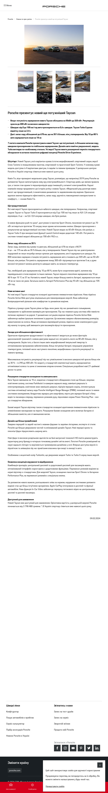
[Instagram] (65, 748)
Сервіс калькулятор (15, 723)
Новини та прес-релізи (24, 19)
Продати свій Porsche (64, 729)
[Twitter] (89, 748)
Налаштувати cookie (55, 786)
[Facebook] (57, 748)
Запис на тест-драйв (63, 711)
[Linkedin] (97, 748)
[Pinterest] (81, 748)
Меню (9, 5)
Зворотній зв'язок (62, 723)
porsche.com (14, 770)
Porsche (10, 19)
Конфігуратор (12, 711)
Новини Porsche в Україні (17, 735)
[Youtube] (73, 748)
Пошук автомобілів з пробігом (20, 717)
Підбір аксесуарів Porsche (18, 729)
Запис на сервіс (61, 717)
